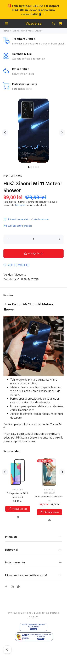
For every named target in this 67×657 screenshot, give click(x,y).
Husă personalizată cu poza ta (49, 499)
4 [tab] (36, 167)
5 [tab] (38, 167)
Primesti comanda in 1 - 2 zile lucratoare (28, 219)
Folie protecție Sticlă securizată (18, 495)
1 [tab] (29, 167)
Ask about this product (20, 226)
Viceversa (20, 274)
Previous (5, 132)
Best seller (49, 493)
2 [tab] (31, 167)
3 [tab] (33, 167)
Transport (20, 205)
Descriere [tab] (8, 295)
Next (62, 132)
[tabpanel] (33, 130)
